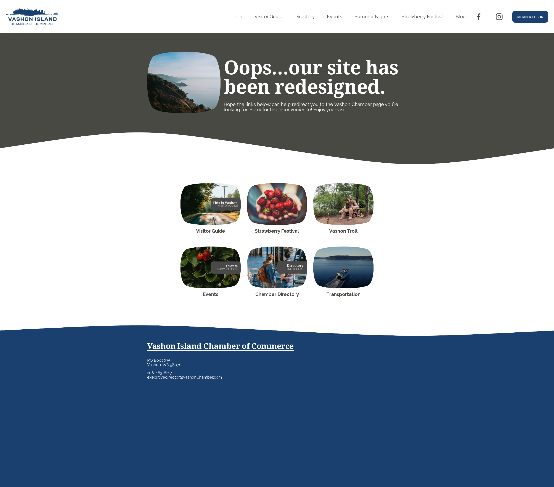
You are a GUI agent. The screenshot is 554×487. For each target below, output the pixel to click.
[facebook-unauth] (479, 17)
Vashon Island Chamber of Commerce (220, 346)
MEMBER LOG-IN (530, 17)
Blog (461, 16)
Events (334, 16)
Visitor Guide (268, 16)
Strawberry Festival (422, 16)
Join (238, 16)
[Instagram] (499, 17)
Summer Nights (371, 16)
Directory (305, 16)
